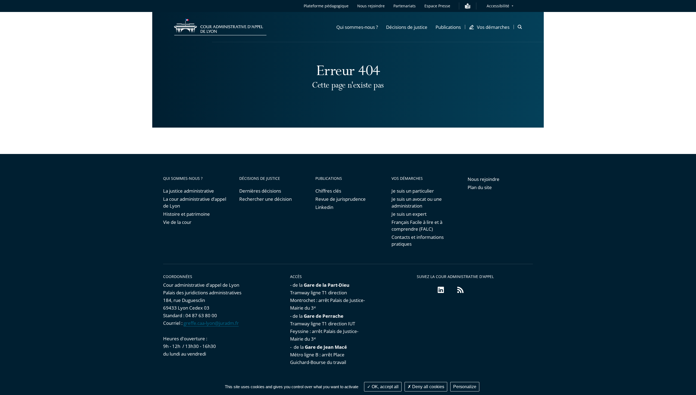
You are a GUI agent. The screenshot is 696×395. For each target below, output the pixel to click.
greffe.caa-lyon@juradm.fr (211, 323)
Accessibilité (498, 5)
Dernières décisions (260, 191)
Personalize (464, 386)
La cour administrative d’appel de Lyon (194, 202)
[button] (357, 27)
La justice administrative (188, 191)
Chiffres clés (328, 191)
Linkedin (324, 207)
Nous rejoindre (371, 5)
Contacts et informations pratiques (417, 240)
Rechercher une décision (265, 199)
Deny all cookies (427, 386)
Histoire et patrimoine (186, 214)
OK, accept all (385, 386)
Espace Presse (437, 5)
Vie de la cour (177, 222)
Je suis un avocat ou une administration (416, 202)
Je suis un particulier (412, 191)
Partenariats (404, 5)
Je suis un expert (409, 214)
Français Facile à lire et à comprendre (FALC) (416, 225)
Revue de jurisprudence (340, 199)
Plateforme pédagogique (326, 5)
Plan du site (480, 187)
